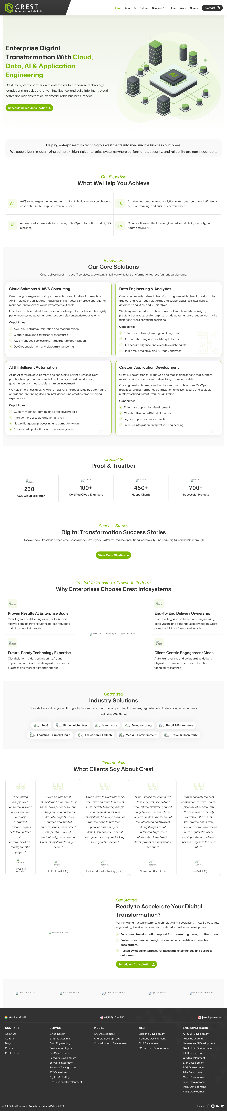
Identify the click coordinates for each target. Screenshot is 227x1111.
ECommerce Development (154, 1048)
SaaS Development (194, 1082)
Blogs (173, 8)
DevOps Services (59, 1053)
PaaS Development (194, 1086)
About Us (130, 8)
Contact (210, 8)
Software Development (63, 1058)
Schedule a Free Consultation (27, 108)
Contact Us (12, 1053)
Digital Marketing (59, 1077)
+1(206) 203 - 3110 (114, 1017)
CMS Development (149, 1043)
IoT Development (193, 1053)
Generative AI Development (199, 1043)
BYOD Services (58, 1072)
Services (157, 8)
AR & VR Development (196, 1033)
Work (183, 8)
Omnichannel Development (66, 1082)
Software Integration (61, 1062)
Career (194, 8)
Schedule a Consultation (134, 964)
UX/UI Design (57, 1033)
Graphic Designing (60, 1038)
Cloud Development (194, 1077)
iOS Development (104, 1033)
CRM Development (194, 1058)
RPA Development (193, 1072)
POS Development (194, 1067)
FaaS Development (194, 1091)
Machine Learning (193, 1038)
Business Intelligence (62, 1048)
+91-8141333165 (17, 1017)
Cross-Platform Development (111, 1043)
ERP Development (193, 1062)
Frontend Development (152, 1038)
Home (117, 8)
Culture (144, 8)
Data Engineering (60, 1043)
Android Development (107, 1038)
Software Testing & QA (63, 1067)
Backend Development (152, 1033)
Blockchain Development (198, 1048)
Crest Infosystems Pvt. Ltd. (44, 1106)
